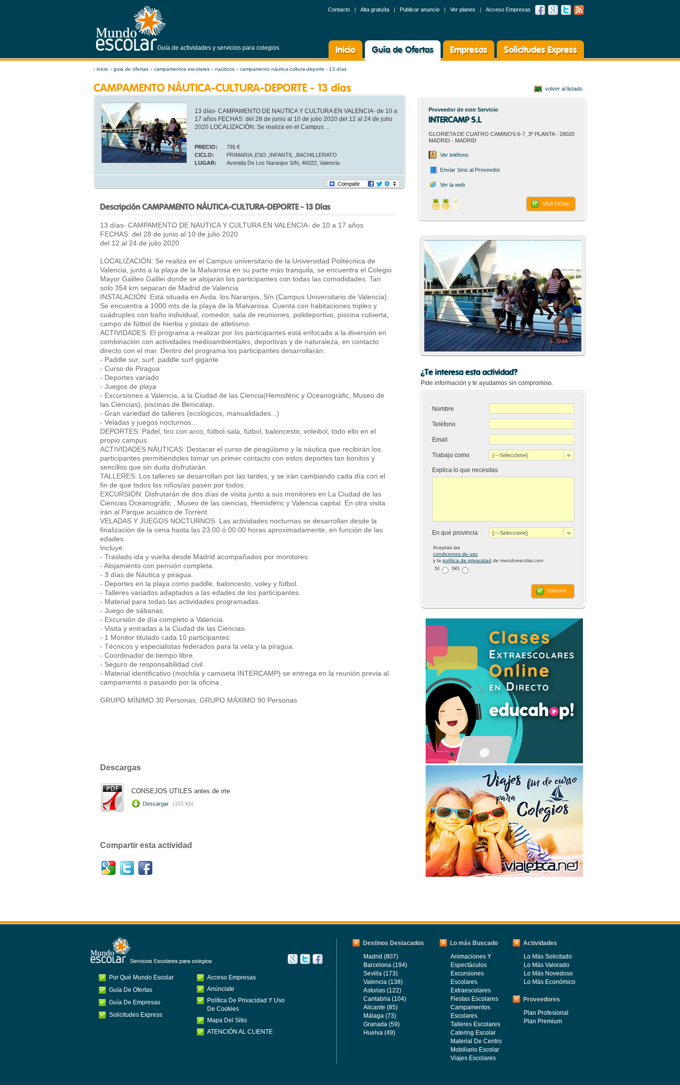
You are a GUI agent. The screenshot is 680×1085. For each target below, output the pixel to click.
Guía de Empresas (134, 1002)
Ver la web (452, 185)
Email (440, 439)
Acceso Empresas (508, 9)
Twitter (566, 10)
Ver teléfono (454, 155)
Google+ (108, 868)
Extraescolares (471, 990)
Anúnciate (220, 988)
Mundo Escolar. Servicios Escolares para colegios (151, 950)
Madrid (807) (380, 956)
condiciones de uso (455, 554)
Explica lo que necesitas (465, 470)
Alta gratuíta (374, 9)
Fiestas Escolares (474, 998)
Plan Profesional (546, 1012)
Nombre (443, 408)
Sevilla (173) (380, 973)
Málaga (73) (379, 1015)
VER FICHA (556, 204)
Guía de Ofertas (403, 50)
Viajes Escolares (473, 1058)
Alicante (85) (380, 1007)
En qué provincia (455, 532)
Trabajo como (450, 455)
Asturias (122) (382, 990)
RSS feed (579, 10)
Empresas (468, 50)
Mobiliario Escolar (475, 1049)
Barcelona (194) (385, 965)
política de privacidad (467, 560)
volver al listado (563, 89)
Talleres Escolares (475, 1024)
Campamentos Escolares (182, 69)
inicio (102, 69)
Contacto (339, 9)
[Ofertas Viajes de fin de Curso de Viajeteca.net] (504, 874)
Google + (553, 10)
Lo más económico (549, 981)
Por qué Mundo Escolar (141, 977)
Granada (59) (381, 1024)
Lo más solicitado (548, 956)
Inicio (345, 50)
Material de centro (476, 1041)
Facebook (540, 10)
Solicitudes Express (540, 50)
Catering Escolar (473, 1032)
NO (455, 568)
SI (437, 568)
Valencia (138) (383, 981)
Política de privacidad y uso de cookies (246, 1004)
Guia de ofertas (130, 69)
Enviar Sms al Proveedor (470, 170)
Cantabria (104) (384, 998)
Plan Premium (543, 1021)
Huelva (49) (379, 1032)
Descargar (168, 804)
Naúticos (224, 69)
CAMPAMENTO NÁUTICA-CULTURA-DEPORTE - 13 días (293, 69)
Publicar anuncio (420, 9)
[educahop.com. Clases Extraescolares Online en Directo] (504, 761)
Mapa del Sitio (227, 1020)
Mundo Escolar (131, 28)
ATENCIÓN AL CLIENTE (240, 1031)
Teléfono (444, 424)
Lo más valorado (546, 965)
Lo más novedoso (548, 973)
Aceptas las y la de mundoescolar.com (488, 554)
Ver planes (462, 9)
